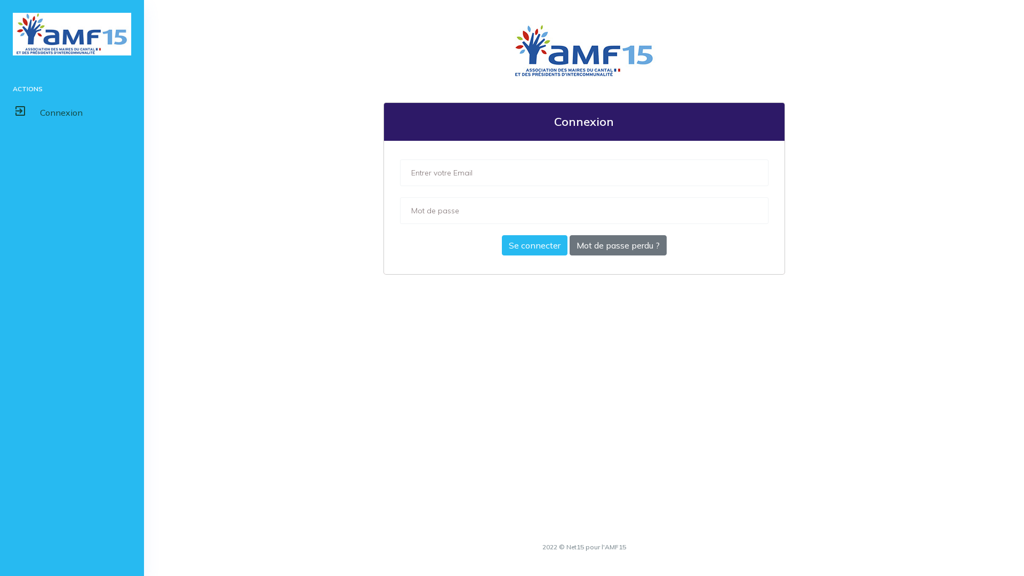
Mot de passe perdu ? (618, 245)
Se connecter (535, 245)
